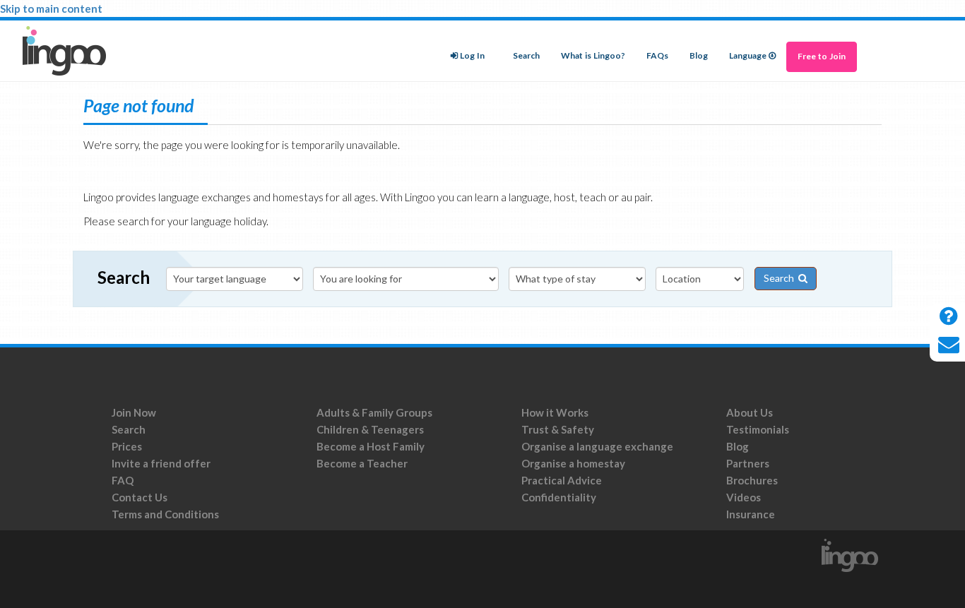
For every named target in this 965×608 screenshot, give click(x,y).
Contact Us (139, 497)
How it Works (554, 412)
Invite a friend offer (161, 463)
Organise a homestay (573, 463)
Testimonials (757, 429)
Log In (472, 56)
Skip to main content (51, 8)
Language (747, 56)
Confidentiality (558, 497)
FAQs (657, 56)
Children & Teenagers (370, 429)
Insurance (750, 514)
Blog (698, 56)
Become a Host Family (370, 446)
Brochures (752, 480)
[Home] (70, 51)
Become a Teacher (362, 463)
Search (526, 56)
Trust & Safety (557, 429)
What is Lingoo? (593, 56)
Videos (743, 497)
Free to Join (822, 56)
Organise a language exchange (597, 446)
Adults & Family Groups (374, 412)
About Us (749, 412)
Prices (127, 446)
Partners (747, 463)
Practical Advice (561, 480)
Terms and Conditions (166, 514)
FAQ (123, 480)
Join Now (134, 412)
